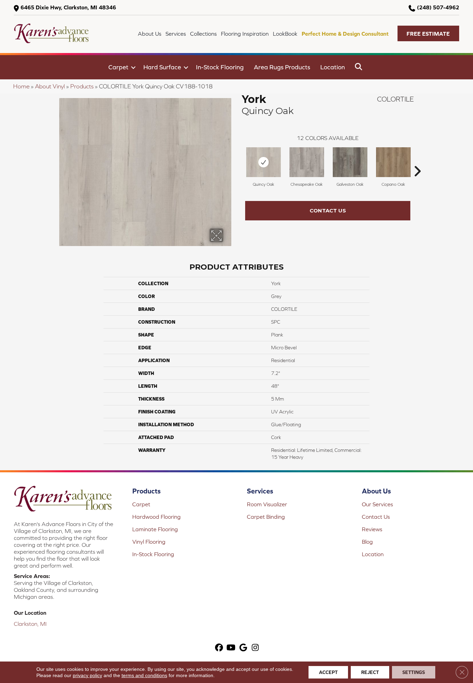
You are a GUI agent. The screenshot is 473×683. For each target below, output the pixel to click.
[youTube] (231, 648)
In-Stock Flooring (220, 67)
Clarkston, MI (30, 624)
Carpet (118, 67)
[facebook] (219, 648)
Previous (238, 160)
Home (21, 86)
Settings (413, 672)
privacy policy (87, 675)
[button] (428, 33)
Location (332, 67)
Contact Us (328, 210)
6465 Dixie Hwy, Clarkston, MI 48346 (68, 7)
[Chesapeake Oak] (307, 162)
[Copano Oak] (393, 162)
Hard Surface (162, 67)
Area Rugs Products (282, 67)
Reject (370, 672)
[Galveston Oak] (350, 162)
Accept (328, 672)
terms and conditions (144, 675)
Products (81, 86)
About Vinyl (50, 86)
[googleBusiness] (243, 648)
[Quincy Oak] (263, 162)
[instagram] (255, 648)
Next (417, 160)
